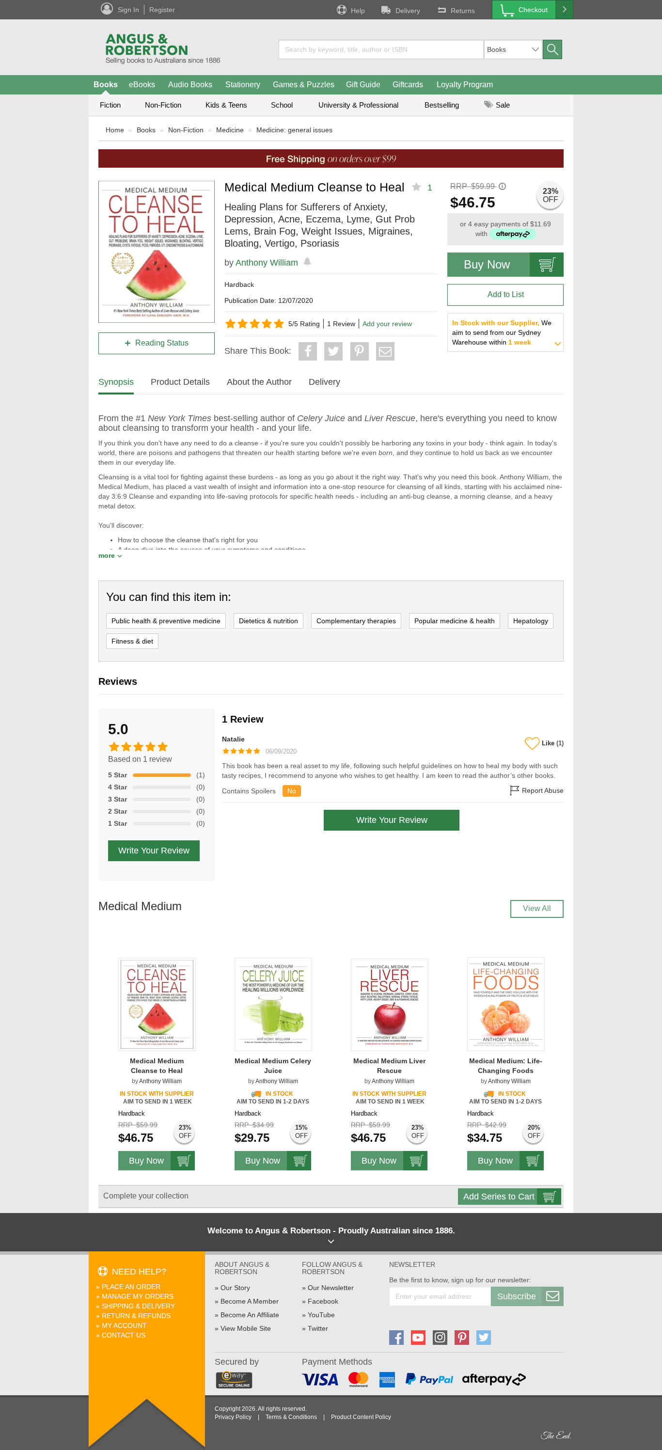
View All (537, 908)
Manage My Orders (137, 1296)
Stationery (242, 84)
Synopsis (116, 382)
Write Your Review (153, 850)
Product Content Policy (361, 1417)
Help (358, 11)
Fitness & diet (132, 641)
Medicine (230, 130)
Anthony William (267, 263)
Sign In (128, 10)
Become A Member (250, 1301)
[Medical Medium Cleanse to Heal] (157, 1004)
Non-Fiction (163, 105)
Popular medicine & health (454, 621)
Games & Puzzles (303, 84)
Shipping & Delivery (138, 1306)
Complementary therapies (356, 621)
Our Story (235, 1288)
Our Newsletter (331, 1288)
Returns (463, 11)
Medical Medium (140, 906)
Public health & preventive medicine (166, 621)
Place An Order (131, 1287)
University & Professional (358, 105)
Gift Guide (363, 84)
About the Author (259, 382)
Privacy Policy (233, 1417)
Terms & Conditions (291, 1417)
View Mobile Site (246, 1328)
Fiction (110, 105)
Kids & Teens (226, 105)
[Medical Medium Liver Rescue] (389, 1004)
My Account (124, 1325)
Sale (502, 105)
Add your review (387, 324)
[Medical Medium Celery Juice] (273, 1004)
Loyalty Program (465, 84)
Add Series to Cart (499, 1196)
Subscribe (516, 1296)
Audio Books (190, 84)
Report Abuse (542, 791)
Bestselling (442, 105)
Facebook (323, 1301)
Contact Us (123, 1335)
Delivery (407, 11)
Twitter (318, 1328)
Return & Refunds (136, 1316)
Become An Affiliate (250, 1315)
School (282, 105)
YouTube (321, 1315)
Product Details (180, 382)
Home (115, 130)
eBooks (142, 84)
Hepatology (530, 621)
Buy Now (487, 264)
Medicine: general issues (294, 130)
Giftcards (408, 84)
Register (162, 10)
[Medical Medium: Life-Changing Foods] (506, 1004)
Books (106, 84)
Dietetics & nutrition (268, 621)
